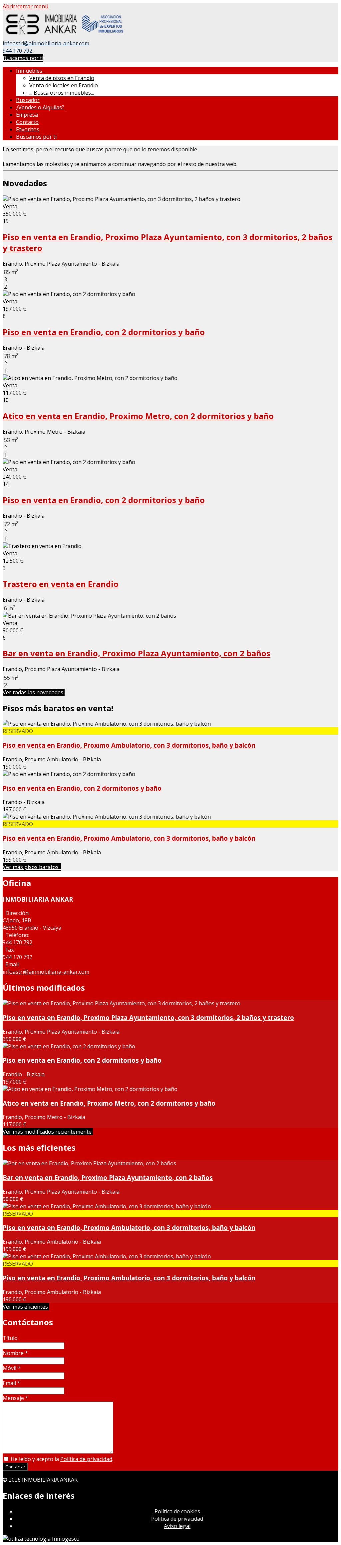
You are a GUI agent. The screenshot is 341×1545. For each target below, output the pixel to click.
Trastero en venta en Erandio (61, 583)
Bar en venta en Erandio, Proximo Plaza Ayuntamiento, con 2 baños (136, 653)
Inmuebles (30, 70)
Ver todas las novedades (34, 692)
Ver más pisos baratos (32, 867)
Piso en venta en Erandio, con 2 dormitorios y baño (104, 331)
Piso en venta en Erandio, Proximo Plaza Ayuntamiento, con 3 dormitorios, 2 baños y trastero (148, 1017)
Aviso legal (177, 1526)
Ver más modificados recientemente (48, 1131)
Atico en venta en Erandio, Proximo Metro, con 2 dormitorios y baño (138, 415)
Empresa (27, 114)
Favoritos (27, 129)
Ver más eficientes (26, 1306)
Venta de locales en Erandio (63, 85)
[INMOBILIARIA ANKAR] (64, 36)
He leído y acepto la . (61, 1459)
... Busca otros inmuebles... (61, 92)
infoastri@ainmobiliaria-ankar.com (46, 43)
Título (10, 1338)
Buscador (28, 100)
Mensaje (15, 1398)
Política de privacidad (86, 1459)
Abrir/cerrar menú (25, 6)
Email (11, 1383)
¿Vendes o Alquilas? (40, 107)
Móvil (12, 1368)
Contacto (27, 122)
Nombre (15, 1353)
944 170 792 (17, 50)
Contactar (15, 1467)
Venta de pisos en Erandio (61, 78)
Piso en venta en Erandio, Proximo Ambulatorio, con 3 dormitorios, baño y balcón (129, 745)
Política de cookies (177, 1511)
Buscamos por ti (23, 58)
